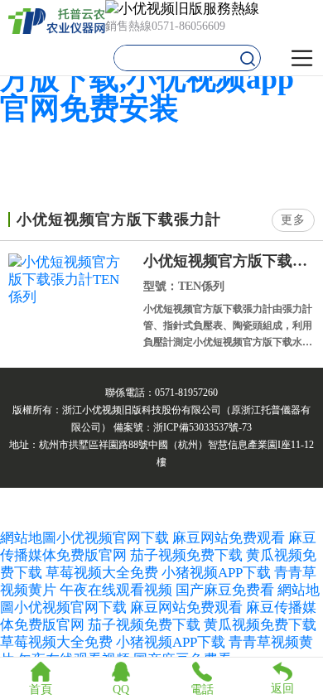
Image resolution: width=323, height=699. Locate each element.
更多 (293, 220)
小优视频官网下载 (112, 538)
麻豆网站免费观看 (228, 538)
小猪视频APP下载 (216, 573)
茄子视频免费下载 (186, 555)
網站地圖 (28, 538)
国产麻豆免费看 (226, 590)
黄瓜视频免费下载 (260, 625)
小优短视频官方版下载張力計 (229, 260)
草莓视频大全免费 (102, 573)
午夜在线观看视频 (116, 590)
